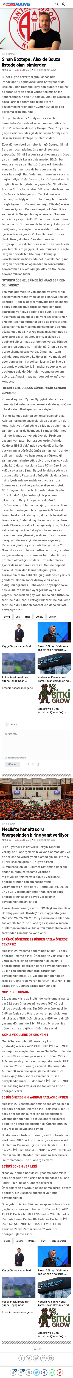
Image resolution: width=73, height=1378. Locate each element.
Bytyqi (7, 616)
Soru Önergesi (59, 1240)
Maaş (27, 616)
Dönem (19, 1240)
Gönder (12, 764)
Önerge (32, 1240)
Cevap (7, 1240)
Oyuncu (39, 616)
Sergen (52, 616)
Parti (43, 1240)
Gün (18, 616)
